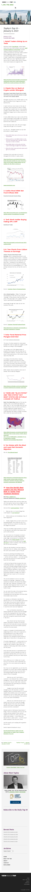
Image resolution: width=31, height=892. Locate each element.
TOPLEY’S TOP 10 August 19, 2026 (11, 836)
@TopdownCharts (21, 289)
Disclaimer (7, 864)
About (5, 860)
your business (15, 512)
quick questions (15, 508)
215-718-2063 (8, 5)
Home (5, 856)
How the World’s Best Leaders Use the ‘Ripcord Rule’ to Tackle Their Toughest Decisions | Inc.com (14, 732)
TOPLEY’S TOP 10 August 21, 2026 (11, 832)
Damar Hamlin (16, 539)
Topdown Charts (12, 289)
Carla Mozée (15, 46)
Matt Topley (12, 38)
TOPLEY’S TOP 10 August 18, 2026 (11, 839)
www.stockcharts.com (9, 185)
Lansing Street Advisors (17, 792)
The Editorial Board (13, 452)
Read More (15, 802)
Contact (6, 862)
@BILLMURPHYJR (21, 498)
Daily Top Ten (8, 858)
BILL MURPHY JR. (11, 496)
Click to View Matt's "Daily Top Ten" (15, 767)
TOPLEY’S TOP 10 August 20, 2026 (11, 834)
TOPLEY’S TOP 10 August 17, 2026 (10, 841)
